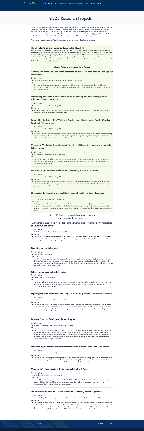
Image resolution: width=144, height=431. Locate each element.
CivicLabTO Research (86, 27)
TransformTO (87, 55)
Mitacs (94, 34)
